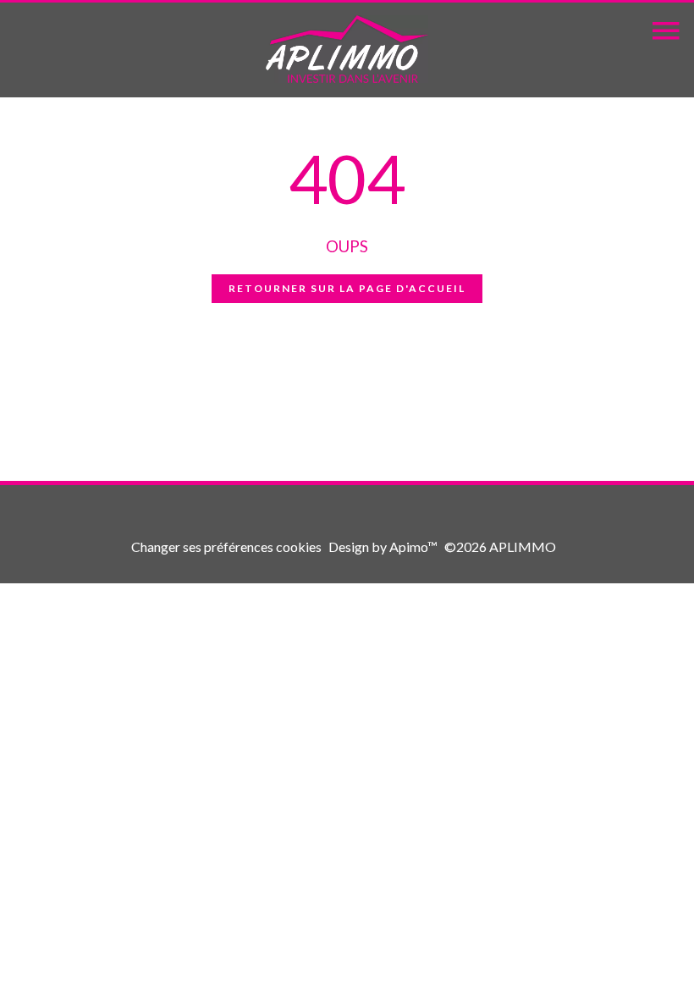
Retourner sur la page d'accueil (347, 288)
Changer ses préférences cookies (226, 546)
